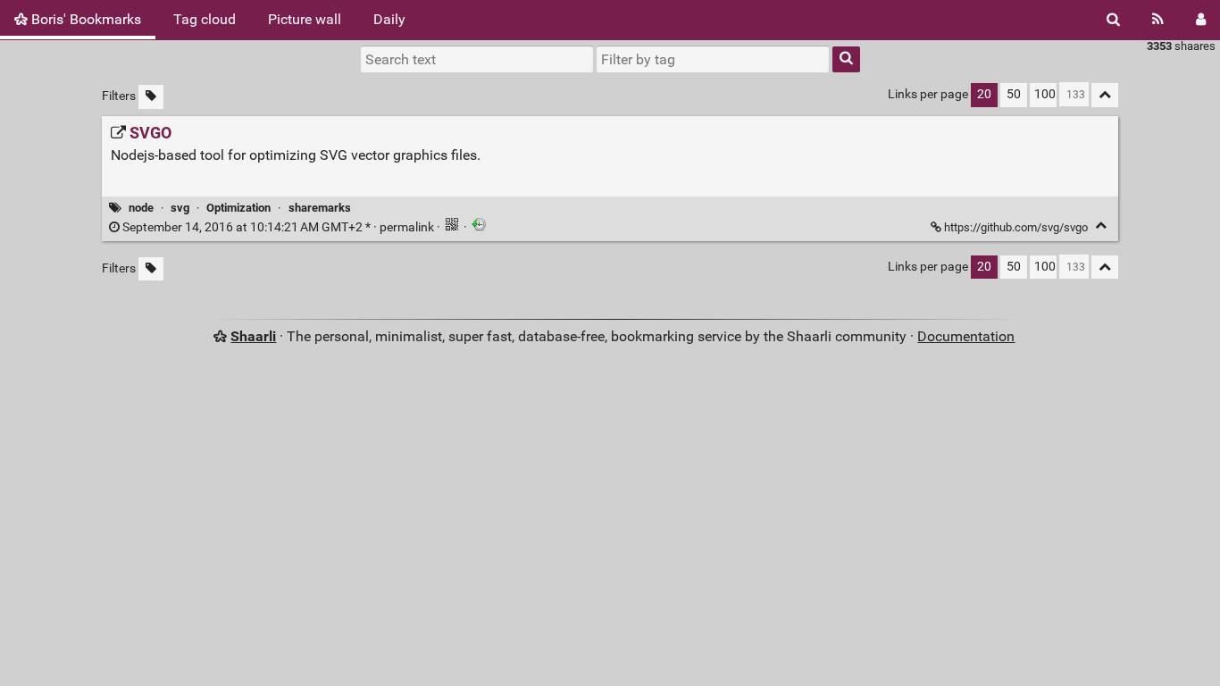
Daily (389, 19)
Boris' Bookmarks (84, 19)
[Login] (1201, 19)
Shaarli (253, 336)
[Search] (1113, 19)
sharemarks (319, 207)
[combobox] (713, 59)
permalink (278, 227)
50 (1014, 94)
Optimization (238, 207)
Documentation (966, 336)
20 (984, 94)
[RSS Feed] (1158, 19)
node (141, 207)
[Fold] (1100, 225)
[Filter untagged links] (150, 97)
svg (180, 207)
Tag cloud (204, 19)
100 (1045, 94)
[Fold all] (1104, 95)
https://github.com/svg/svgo (1015, 227)
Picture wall (304, 19)
